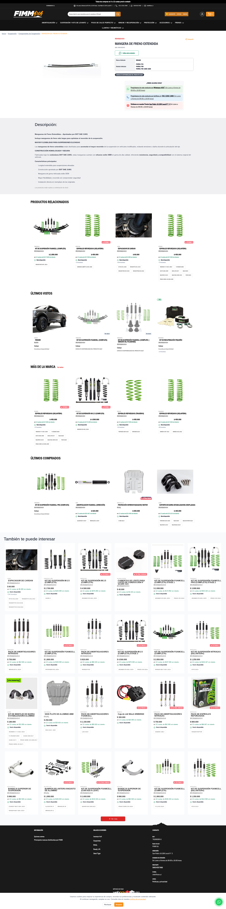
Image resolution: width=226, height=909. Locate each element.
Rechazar (107, 904)
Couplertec (97, 841)
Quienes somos (39, 836)
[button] (71, 65)
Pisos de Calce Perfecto (102, 23)
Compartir (191, 39)
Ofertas (179, 14)
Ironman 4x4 (97, 836)
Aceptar (119, 904)
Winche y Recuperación (128, 23)
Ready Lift (96, 849)
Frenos (178, 23)
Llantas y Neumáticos (111, 28)
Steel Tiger (97, 853)
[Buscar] (118, 14)
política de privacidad (138, 899)
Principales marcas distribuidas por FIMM (48, 840)
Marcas (185, 14)
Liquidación (172, 14)
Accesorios (164, 23)
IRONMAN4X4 (119, 38)
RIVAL (95, 845)
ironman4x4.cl (50, 5)
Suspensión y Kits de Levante (73, 23)
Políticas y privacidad (159, 881)
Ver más (114, 819)
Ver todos (60, 367)
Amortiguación (48, 23)
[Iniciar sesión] (202, 14)
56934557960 (137, 5)
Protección (149, 23)
